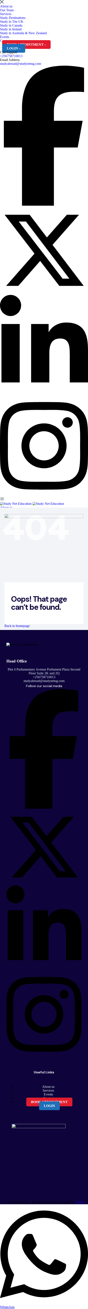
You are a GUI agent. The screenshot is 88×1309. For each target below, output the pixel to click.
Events (5, 37)
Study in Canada (11, 25)
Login (13, 48)
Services (6, 14)
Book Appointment (25, 44)
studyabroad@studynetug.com (20, 63)
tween (80, 1202)
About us (6, 6)
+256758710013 (11, 56)
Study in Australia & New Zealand (24, 33)
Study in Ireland (11, 29)
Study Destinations (13, 18)
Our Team (7, 10)
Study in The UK (12, 21)
